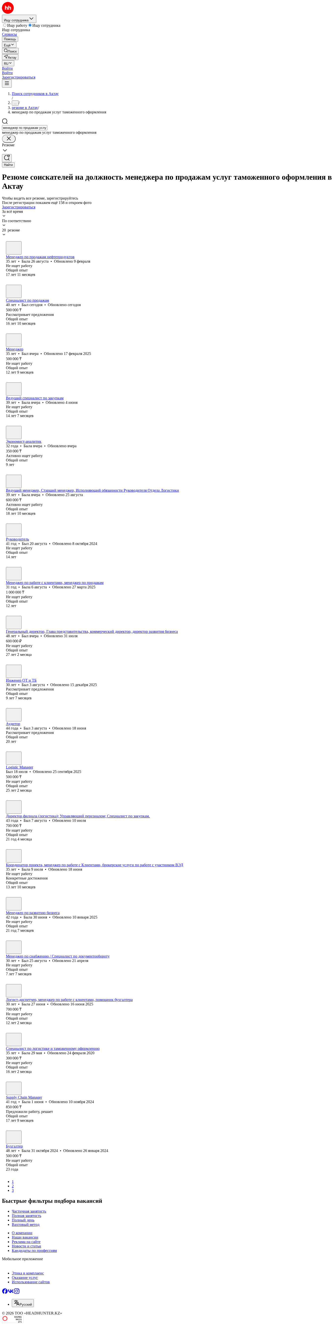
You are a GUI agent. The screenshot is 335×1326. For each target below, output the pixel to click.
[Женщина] (14, 248)
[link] (10, 51)
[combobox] (24, 127)
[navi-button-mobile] (7, 84)
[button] (7, 68)
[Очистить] (9, 139)
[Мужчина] (14, 291)
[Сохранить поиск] (7, 158)
